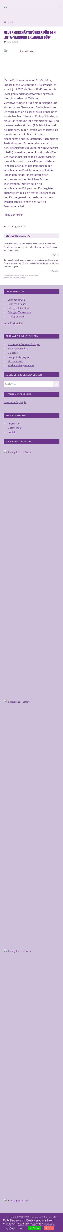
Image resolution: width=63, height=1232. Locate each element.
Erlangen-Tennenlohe (19, 312)
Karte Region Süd (13, 323)
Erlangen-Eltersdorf (18, 308)
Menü (11, 22)
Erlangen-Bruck (16, 299)
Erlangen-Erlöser (17, 303)
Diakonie (13, 352)
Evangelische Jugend (19, 357)
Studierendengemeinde (21, 365)
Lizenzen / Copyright (15, 402)
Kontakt (12, 432)
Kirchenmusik (15, 361)
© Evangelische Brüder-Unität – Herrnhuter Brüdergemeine (21, 275)
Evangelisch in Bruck (19, 452)
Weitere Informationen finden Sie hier (15, 277)
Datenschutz (14, 427)
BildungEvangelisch (18, 348)
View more (48, 1223)
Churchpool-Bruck (18, 1200)
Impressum (14, 423)
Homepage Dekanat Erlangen (24, 344)
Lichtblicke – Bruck (18, 701)
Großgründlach (16, 316)
